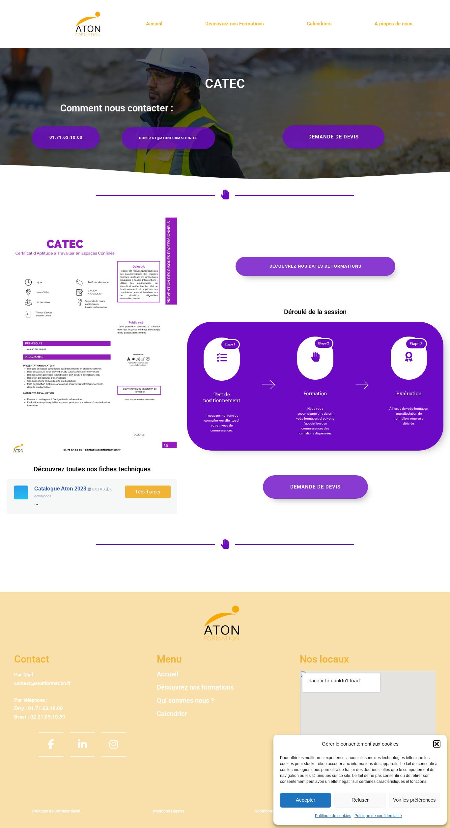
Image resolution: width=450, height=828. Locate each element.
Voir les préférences (414, 800)
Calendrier (172, 714)
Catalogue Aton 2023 (60, 488)
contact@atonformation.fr (42, 683)
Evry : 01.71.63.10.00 (38, 708)
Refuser (360, 800)
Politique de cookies (333, 815)
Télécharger (148, 491)
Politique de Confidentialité (56, 811)
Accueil (154, 24)
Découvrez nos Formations (234, 24)
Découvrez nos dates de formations (315, 266)
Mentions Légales (168, 811)
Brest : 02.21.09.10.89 (39, 717)
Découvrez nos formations (195, 687)
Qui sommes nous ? (185, 700)
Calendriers (319, 24)
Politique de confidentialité (378, 815)
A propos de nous (393, 24)
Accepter (305, 800)
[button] (437, 744)
